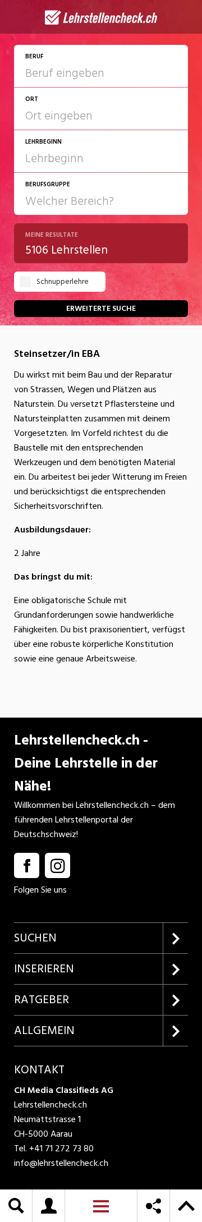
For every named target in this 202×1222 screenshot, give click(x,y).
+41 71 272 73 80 (61, 1148)
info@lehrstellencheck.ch (61, 1163)
